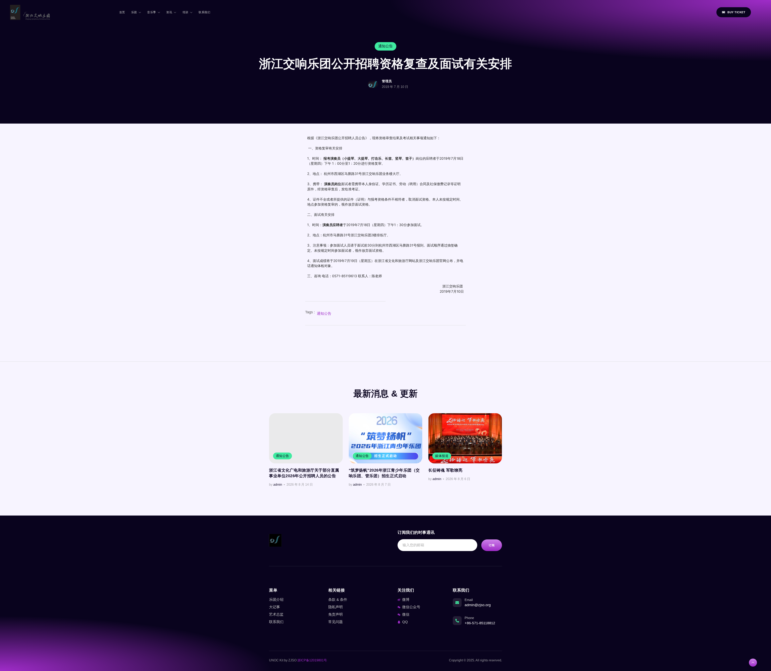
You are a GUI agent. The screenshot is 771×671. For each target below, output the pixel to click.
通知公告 (324, 314)
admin (277, 484)
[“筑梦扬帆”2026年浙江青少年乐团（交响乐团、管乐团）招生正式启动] (385, 438)
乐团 (134, 12)
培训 (185, 12)
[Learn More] (753, 663)
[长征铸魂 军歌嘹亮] (465, 438)
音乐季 (151, 12)
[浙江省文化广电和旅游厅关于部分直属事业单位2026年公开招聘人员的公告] (306, 438)
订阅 (492, 545)
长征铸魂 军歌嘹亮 (445, 470)
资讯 (169, 12)
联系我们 (204, 12)
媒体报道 (441, 456)
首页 (122, 12)
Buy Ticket (736, 12)
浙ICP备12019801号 (312, 660)
